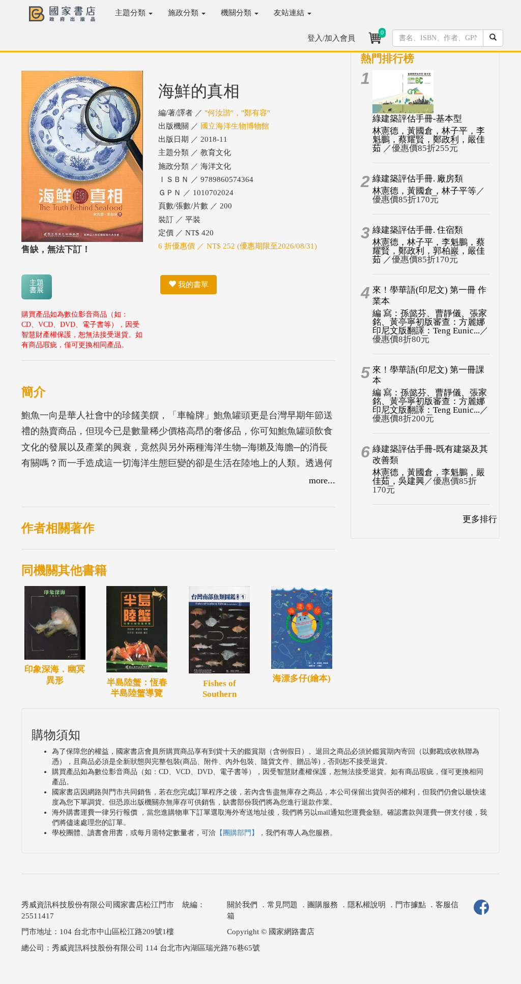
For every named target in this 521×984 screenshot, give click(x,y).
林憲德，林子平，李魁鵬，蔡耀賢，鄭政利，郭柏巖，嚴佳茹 (428, 250)
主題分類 (131, 13)
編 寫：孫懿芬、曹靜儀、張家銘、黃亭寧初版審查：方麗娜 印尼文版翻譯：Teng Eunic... (429, 322)
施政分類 (184, 13)
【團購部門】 (237, 833)
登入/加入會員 (331, 38)
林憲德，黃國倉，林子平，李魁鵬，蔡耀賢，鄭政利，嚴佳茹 (428, 139)
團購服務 (322, 905)
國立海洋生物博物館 (234, 126)
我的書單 (192, 285)
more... (322, 480)
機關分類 (237, 13)
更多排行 (479, 519)
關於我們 (242, 905)
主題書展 (37, 286)
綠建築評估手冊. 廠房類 (417, 178)
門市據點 (410, 905)
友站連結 (290, 13)
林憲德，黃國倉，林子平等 (424, 191)
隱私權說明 (367, 905)
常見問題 (282, 905)
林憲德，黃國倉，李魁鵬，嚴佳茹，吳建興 (428, 477)
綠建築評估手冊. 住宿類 (417, 230)
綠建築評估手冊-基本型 (417, 119)
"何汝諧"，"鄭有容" (237, 113)
